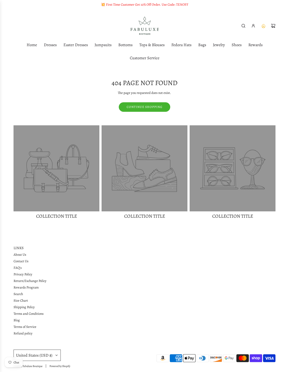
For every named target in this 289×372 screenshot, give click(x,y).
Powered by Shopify (59, 366)
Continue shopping (144, 107)
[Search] (243, 26)
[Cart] (273, 26)
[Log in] (253, 26)
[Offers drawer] (263, 26)
